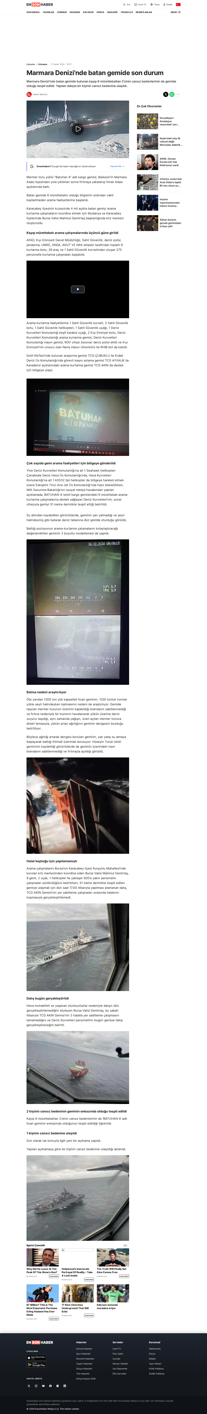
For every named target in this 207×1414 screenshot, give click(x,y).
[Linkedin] (64, 1385)
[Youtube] (43, 1385)
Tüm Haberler (83, 1373)
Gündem (42, 64)
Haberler (31, 64)
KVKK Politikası (156, 1368)
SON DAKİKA (33, 12)
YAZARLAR (48, 12)
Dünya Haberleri (84, 1368)
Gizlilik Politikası (156, 1373)
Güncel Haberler (84, 1348)
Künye (152, 1353)
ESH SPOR (88, 12)
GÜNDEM (62, 12)
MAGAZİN (112, 12)
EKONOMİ (75, 12)
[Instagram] (36, 1385)
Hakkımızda (155, 1348)
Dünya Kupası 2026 (86, 1378)
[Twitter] (29, 1385)
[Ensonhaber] (40, 4)
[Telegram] (57, 1385)
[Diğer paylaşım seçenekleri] (177, 94)
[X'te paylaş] (165, 94)
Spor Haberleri (83, 1353)
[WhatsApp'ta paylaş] (171, 94)
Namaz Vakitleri (120, 1363)
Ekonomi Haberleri (85, 1358)
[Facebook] (50, 1385)
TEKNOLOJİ (127, 12)
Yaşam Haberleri (84, 1363)
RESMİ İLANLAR (144, 12)
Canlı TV (117, 1348)
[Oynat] (78, 129)
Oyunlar (116, 1358)
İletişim (152, 1358)
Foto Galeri (118, 1353)
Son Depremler (120, 1368)
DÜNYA (100, 12)
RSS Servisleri (119, 1373)
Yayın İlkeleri (155, 1363)
